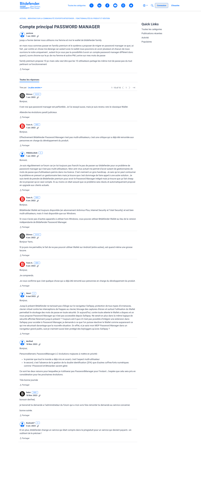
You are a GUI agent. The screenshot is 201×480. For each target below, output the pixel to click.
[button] (22, 34)
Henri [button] (28, 293)
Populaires (147, 41)
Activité (145, 37)
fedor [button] (28, 392)
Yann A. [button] (29, 125)
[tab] (29, 79)
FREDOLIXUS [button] (31, 153)
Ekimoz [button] (29, 94)
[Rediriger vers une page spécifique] (134, 87)
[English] (30, 5)
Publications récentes (152, 33)
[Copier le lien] (37, 36)
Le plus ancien (34, 87)
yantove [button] (29, 33)
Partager (25, 69)
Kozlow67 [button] (30, 423)
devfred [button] (29, 341)
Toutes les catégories (152, 29)
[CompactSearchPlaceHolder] (152, 5)
